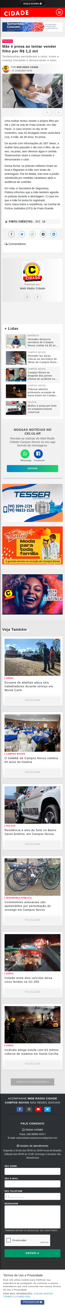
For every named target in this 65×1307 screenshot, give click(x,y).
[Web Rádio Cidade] (32, 594)
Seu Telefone (14, 1191)
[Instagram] (27, 297)
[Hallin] (32, 545)
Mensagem (11, 1203)
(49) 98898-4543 (35, 1134)
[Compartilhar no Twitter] (22, 234)
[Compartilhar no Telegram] (43, 234)
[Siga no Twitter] (47, 1109)
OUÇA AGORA (31, 3)
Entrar (32, 468)
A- (47, 112)
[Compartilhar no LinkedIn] (53, 234)
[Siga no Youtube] (38, 1109)
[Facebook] (38, 297)
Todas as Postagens (31, 1082)
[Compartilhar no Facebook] (11, 234)
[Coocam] (32, 27)
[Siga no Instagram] (29, 1109)
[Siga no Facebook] (20, 1109)
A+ (59, 112)
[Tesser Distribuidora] (32, 502)
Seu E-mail (11, 1178)
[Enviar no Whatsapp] (32, 234)
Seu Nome (11, 1166)
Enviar (31, 1253)
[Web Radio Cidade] (16, 13)
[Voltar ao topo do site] (60, 719)
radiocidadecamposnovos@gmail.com (36, 1138)
